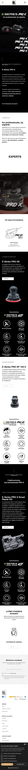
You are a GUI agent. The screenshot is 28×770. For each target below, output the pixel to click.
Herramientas (4, 720)
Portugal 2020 (4, 711)
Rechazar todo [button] (20, 764)
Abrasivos (4, 718)
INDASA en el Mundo (6, 708)
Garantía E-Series (5, 740)
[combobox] (24, 744)
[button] (14, 767)
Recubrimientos (5, 731)
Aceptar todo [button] (7, 764)
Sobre (3, 706)
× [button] (26, 744)
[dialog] (14, 756)
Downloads (4, 738)
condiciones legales (13, 673)
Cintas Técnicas (5, 726)
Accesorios (4, 728)
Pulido (3, 723)
